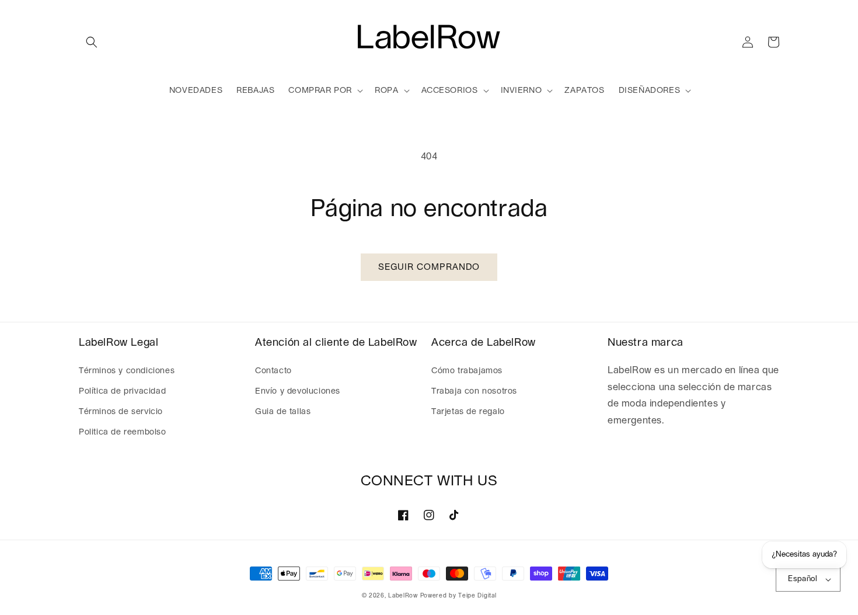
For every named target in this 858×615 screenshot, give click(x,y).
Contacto (273, 371)
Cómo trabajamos (467, 371)
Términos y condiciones (127, 371)
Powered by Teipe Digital (458, 596)
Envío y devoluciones (297, 391)
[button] (91, 42)
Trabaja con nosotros (474, 391)
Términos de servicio (121, 412)
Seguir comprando (429, 267)
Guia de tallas (283, 412)
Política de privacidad (122, 391)
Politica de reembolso (122, 432)
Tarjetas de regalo (468, 412)
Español (802, 579)
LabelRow (403, 596)
